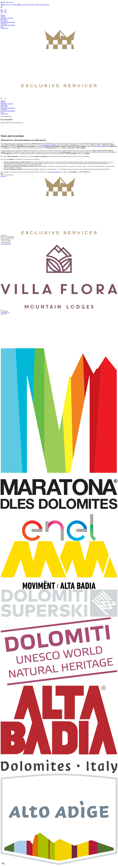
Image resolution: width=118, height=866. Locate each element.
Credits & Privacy (5, 312)
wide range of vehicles (100, 146)
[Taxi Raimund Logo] (59, 87)
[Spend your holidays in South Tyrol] (59, 864)
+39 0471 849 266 (28, 4)
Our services (4, 23)
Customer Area (4, 28)
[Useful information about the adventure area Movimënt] (59, 588)
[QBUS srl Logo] (59, 343)
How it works (4, 20)
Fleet (2, 26)
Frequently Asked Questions (8, 22)
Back (2, 173)
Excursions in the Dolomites (8, 25)
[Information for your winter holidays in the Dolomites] (59, 616)
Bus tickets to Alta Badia (7, 18)
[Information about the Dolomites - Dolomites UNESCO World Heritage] (59, 685)
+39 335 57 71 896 (9, 4)
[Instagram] (1, 2)
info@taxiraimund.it (44, 4)
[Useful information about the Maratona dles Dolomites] (59, 540)
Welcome (3, 15)
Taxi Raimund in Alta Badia (49, 145)
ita (6, 9)
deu (1, 9)
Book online (4, 19)
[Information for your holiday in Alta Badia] (59, 773)
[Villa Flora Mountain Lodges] (59, 308)
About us (3, 16)
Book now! (3, 11)
